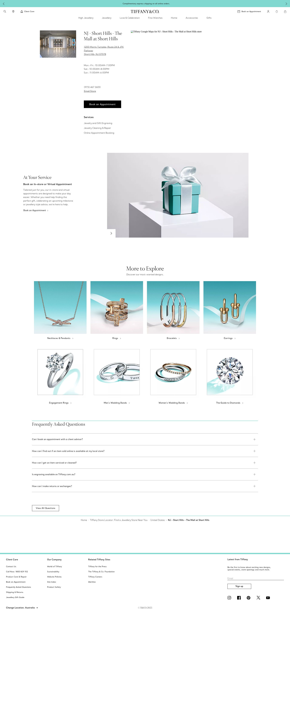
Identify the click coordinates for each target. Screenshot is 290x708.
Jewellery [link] (106, 17)
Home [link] (174, 17)
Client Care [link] (29, 11)
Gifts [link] (209, 17)
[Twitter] (258, 598)
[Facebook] (239, 598)
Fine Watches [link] (155, 17)
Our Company (54, 559)
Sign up (239, 586)
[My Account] (268, 11)
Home (84, 520)
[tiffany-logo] (144, 11)
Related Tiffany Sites (99, 559)
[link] (13, 11)
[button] (5, 11)
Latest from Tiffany (237, 559)
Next (111, 233)
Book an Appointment (251, 11)
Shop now (166, 3)
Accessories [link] (192, 17)
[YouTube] (268, 598)
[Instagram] (229, 598)
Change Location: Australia (20, 607)
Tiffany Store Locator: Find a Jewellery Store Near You (118, 520)
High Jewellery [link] (85, 17)
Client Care (12, 559)
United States (157, 520)
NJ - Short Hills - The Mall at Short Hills (188, 520)
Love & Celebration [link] (130, 17)
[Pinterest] (249, 598)
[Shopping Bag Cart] (285, 11)
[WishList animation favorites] (277, 11)
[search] (5, 11)
